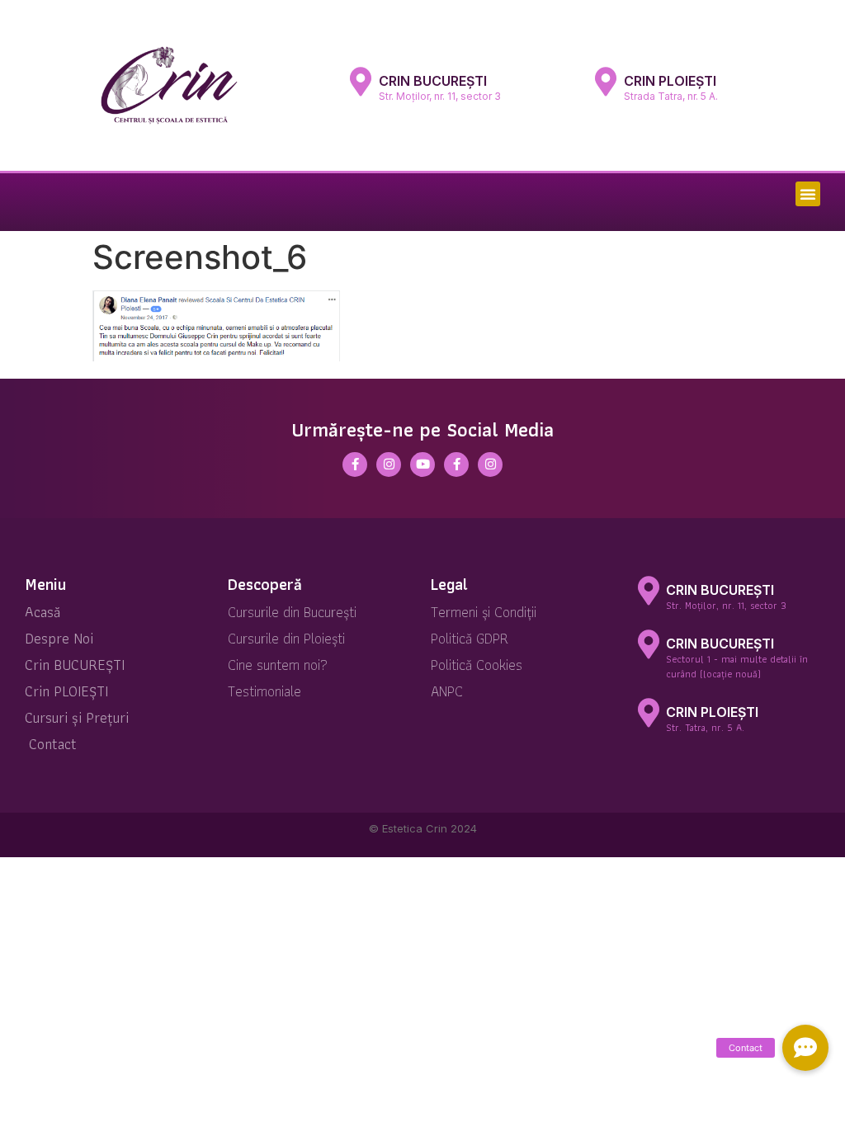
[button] (807, 194)
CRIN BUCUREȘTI (433, 81)
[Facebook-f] (354, 464)
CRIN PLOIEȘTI (670, 81)
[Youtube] (422, 464)
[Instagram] (388, 464)
